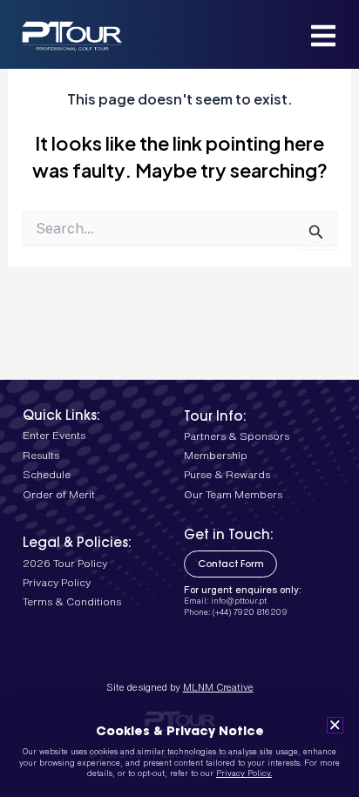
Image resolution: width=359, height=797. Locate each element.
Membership (215, 455)
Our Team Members (233, 494)
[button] (335, 725)
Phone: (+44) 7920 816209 (236, 612)
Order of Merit (59, 494)
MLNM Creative (218, 687)
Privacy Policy (57, 582)
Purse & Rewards (227, 474)
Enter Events (54, 435)
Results (41, 455)
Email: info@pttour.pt (225, 601)
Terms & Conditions (72, 601)
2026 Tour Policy (65, 563)
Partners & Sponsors (236, 436)
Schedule (47, 474)
